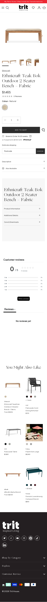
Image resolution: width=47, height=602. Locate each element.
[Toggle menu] (3, 8)
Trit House (14, 591)
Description (6, 162)
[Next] (42, 36)
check (40, 151)
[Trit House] (23, 8)
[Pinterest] (30, 538)
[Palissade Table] (12, 430)
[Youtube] (17, 538)
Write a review (23, 299)
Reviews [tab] (9, 309)
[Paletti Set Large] (34, 430)
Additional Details (11, 215)
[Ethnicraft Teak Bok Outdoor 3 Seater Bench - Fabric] (12, 382)
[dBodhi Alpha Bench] (12, 471)
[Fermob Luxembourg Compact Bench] (34, 471)
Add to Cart (21, 130)
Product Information (12, 209)
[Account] (38, 8)
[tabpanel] (23, 332)
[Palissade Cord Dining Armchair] (34, 382)
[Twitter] (4, 538)
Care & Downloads (11, 222)
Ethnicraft (6, 71)
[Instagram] (24, 538)
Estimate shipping (9, 145)
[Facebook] (11, 538)
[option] (23, 1)
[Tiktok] (37, 538)
